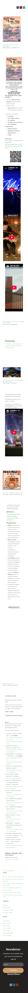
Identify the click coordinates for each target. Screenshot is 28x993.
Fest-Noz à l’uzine (8, 683)
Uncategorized (13, 324)
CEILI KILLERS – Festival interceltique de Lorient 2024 (13, 380)
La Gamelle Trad (14, 47)
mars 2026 (5, 921)
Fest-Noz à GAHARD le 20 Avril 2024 (13, 493)
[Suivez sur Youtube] (21, 7)
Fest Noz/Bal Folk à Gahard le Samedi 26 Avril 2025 (13, 322)
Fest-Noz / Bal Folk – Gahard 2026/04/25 (11, 45)
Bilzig (11, 494)
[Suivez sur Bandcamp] (24, 7)
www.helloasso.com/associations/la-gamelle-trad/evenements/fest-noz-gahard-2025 (14, 345)
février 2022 (6, 935)
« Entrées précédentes (8, 870)
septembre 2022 (7, 933)
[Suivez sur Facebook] (17, 7)
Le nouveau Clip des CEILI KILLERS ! (12, 892)
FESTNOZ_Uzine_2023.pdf (11, 859)
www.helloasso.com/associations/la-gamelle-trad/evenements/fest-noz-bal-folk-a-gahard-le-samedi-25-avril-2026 (14, 144)
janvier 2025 (6, 923)
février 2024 (6, 928)
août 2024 (5, 926)
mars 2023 (5, 930)
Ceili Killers (14, 383)
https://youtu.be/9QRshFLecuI (14, 778)
